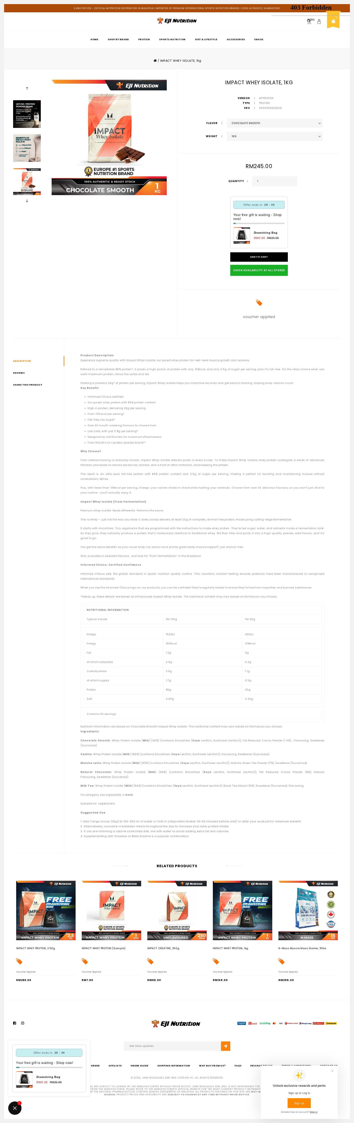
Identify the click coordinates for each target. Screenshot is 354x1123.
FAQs (238, 1065)
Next (27, 200)
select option (25, 948)
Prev (27, 88)
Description (22, 361)
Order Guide (139, 1065)
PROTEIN (144, 39)
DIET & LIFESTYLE (206, 39)
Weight (212, 136)
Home (94, 39)
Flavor (212, 123)
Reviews (19, 372)
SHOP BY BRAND (118, 39)
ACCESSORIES (236, 39)
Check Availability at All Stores (259, 270)
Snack (258, 39)
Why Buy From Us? (212, 1065)
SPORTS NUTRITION (172, 39)
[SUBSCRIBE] (225, 1046)
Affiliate (115, 1065)
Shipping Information (173, 1065)
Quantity (236, 181)
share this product (27, 384)
